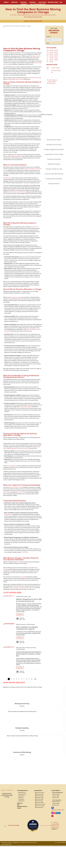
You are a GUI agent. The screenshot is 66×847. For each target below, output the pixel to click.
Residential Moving (30, 641)
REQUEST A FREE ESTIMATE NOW (33, 21)
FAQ (60, 2)
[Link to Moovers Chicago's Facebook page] (52, 825)
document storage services (11, 483)
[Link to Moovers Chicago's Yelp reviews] (52, 833)
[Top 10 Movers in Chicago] (46, 842)
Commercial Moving (22, 811)
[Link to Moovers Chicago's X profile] (58, 828)
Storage (32, 2)
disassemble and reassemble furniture (17, 191)
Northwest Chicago (39, 811)
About (6, 2)
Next (35, 696)
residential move (8, 177)
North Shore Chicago (40, 809)
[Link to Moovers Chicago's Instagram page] (52, 830)
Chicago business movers (34, 56)
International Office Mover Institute (15, 79)
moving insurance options (26, 424)
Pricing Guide (53, 2)
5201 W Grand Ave (56, 811)
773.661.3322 (51, 83)
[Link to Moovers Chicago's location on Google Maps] (55, 830)
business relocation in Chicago (16, 504)
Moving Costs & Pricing (31, 665)
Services (14, 2)
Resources (19, 820)
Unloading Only (21, 816)
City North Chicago (39, 816)
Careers (19, 825)
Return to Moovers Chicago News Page (33, 16)
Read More (20, 631)
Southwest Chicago (39, 814)
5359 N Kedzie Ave (56, 819)
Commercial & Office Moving (54, 174)
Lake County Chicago (40, 823)
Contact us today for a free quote (17, 605)
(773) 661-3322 (56, 814)
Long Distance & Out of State (54, 154)
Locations (42, 2)
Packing (23, 2)
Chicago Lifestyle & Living (37, 15)
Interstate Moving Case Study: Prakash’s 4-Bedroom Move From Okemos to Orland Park (29, 671)
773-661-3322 (21, 509)
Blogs (29, 613)
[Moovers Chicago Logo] (6, 807)
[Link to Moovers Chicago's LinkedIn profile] (57, 830)
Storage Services (21, 818)
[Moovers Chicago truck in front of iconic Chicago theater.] (9, 613)
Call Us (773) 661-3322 (37, 4)
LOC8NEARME (33, 841)
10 (31, 696)
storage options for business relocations (19, 465)
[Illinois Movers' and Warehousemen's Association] (55, 845)
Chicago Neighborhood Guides (24, 15)
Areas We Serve (38, 807)
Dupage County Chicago (40, 821)
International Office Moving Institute (13, 156)
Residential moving (8, 531)
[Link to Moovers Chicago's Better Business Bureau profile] (59, 830)
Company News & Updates (50, 15)
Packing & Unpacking (54, 159)
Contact (24, 4)
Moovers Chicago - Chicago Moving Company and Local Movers (33, 844)
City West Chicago (39, 818)
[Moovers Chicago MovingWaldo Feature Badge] (55, 833)
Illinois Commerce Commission (34, 77)
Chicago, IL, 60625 (55, 820)
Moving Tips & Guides (21, 641)
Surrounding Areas (39, 824)
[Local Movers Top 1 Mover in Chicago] (13, 842)
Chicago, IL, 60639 (55, 813)
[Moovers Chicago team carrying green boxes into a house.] (9, 664)
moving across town (15, 314)
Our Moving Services (22, 807)
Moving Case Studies (20, 665)
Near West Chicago (39, 813)
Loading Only (20, 814)
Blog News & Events (22, 823)
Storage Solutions (54, 183)
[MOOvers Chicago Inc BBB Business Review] (55, 843)
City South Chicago (39, 819)
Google (23, 594)
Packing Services (21, 813)
